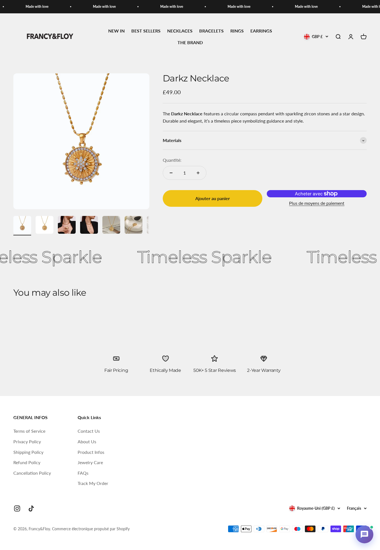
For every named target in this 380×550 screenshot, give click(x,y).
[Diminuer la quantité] (171, 173)
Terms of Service (29, 431)
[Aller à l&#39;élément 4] (89, 225)
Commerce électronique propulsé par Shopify (91, 528)
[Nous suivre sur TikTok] (31, 508)
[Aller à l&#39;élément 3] (67, 225)
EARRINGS (261, 31)
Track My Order (93, 483)
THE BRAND (190, 42)
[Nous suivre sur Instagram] (17, 508)
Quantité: (172, 160)
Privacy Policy (27, 441)
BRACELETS (211, 31)
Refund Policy (26, 462)
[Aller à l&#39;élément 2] (44, 225)
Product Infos (91, 452)
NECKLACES (180, 31)
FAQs (83, 473)
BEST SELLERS (146, 31)
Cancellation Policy (32, 473)
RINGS (237, 31)
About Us (87, 441)
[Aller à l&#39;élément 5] (111, 225)
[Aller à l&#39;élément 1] (22, 225)
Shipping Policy (28, 452)
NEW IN (116, 31)
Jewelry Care (90, 462)
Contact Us (89, 431)
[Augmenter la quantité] (198, 173)
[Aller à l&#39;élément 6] (133, 225)
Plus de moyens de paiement (316, 203)
